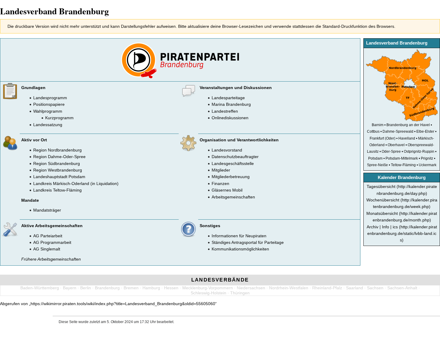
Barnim (377, 125)
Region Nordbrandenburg (57, 150)
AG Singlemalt (46, 249)
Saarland (354, 287)
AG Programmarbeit (52, 242)
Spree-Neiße (377, 165)
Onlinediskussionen (230, 117)
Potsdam (375, 158)
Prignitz (427, 158)
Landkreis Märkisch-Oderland (61, 183)
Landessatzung (47, 124)
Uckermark (427, 165)
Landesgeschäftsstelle (233, 163)
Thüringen (240, 292)
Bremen (131, 287)
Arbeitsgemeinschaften (233, 197)
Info (385, 226)
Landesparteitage (228, 97)
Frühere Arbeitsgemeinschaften (51, 259)
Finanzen (220, 183)
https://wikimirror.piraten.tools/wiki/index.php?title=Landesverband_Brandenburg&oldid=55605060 (123, 303)
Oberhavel (396, 145)
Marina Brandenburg (231, 104)
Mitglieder (221, 170)
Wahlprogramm (47, 111)
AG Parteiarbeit (47, 235)
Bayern (69, 287)
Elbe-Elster (425, 131)
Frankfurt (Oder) (382, 138)
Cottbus (373, 131)
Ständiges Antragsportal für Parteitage (248, 242)
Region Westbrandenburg (57, 170)
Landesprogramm (50, 97)
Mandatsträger (47, 210)
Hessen (171, 287)
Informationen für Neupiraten (239, 235)
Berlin (85, 287)
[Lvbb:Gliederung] (402, 84)
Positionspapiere (49, 104)
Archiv (372, 226)
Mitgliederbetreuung (231, 176)
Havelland (406, 138)
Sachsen (375, 287)
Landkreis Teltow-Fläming (57, 190)
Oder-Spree (391, 151)
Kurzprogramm (59, 117)
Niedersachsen (251, 287)
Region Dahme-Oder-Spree (59, 156)
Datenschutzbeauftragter (235, 156)
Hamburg (151, 287)
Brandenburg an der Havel (408, 125)
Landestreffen (225, 111)
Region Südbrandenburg (56, 163)
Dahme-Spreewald (398, 131)
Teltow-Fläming (403, 165)
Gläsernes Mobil (227, 190)
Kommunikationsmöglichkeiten (240, 249)
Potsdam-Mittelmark (402, 158)
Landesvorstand (227, 150)
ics (395, 226)
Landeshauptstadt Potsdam (59, 176)
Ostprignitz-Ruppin (419, 151)
